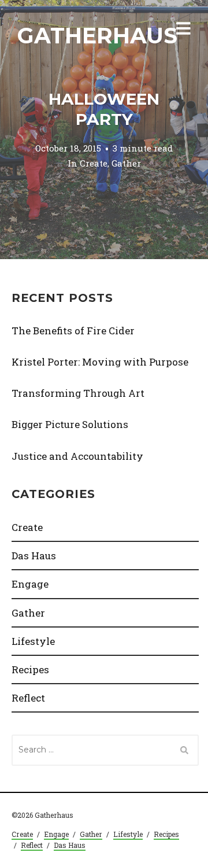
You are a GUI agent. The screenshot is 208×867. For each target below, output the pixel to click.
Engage (30, 584)
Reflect (28, 697)
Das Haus (34, 555)
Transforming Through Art (78, 393)
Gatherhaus (97, 36)
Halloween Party (104, 109)
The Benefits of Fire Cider (73, 330)
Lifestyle (33, 641)
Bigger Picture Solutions (70, 424)
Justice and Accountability (77, 456)
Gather (126, 163)
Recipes (30, 669)
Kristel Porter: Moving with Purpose (100, 361)
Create (93, 163)
